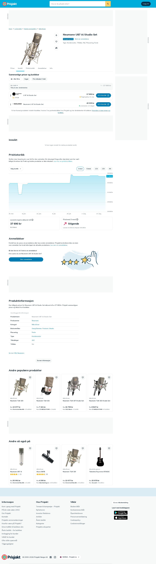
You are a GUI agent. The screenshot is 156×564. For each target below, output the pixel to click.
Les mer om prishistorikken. (63, 161)
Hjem (10, 29)
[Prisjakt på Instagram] (55, 557)
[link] (21, 393)
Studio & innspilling (30, 29)
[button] (56, 35)
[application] (61, 194)
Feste (34, 332)
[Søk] (108, 4)
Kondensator (36, 336)
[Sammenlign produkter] (56, 48)
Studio (51, 328)
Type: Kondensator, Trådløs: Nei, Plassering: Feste (80, 43)
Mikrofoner (42, 29)
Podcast (45, 328)
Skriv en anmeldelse (82, 39)
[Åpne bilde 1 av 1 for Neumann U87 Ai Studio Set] (31, 49)
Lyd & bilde (18, 29)
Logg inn (146, 4)
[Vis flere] (10, 95)
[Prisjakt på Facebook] (50, 557)
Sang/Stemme (37, 328)
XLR (33, 340)
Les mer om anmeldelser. (59, 245)
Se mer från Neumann (16, 353)
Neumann (35, 321)
